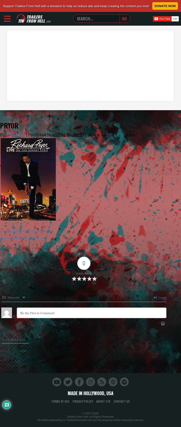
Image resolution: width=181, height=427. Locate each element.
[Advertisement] (90, 66)
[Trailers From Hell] (21, 18)
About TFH (103, 401)
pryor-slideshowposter (20, 237)
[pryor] (28, 179)
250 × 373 (115, 135)
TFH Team (15, 135)
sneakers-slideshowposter (29, 231)
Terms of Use (60, 401)
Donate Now (165, 6)
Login (162, 297)
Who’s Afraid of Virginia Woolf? (33, 113)
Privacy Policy (83, 401)
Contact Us (122, 401)
